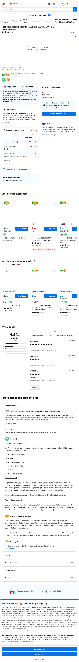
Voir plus (6, 122)
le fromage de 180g (9, 29)
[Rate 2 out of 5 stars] (4, 32)
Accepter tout (39, 649)
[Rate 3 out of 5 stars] (5, 32)
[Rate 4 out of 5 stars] (7, 32)
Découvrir (9, 548)
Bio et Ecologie (26, 20)
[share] (75, 36)
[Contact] (72, 555)
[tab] (5, 67)
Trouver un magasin (25, 591)
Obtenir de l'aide (56, 591)
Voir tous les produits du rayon (15, 169)
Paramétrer (39, 659)
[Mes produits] (54, 4)
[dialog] (39, 631)
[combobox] (39, 9)
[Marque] (72, 578)
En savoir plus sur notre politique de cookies (18, 631)
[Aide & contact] (49, 4)
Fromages (47, 21)
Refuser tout (39, 654)
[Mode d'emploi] (72, 563)
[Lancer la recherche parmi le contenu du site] (75, 9)
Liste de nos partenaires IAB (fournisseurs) (17, 642)
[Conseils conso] (72, 406)
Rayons (16, 21)
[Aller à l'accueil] (3, 4)
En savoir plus (14, 75)
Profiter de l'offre (50, 249)
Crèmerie (36, 21)
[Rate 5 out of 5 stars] (8, 32)
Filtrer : (32, 331)
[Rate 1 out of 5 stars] (2, 32)
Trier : (56, 331)
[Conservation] (72, 570)
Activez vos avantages (49, 135)
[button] (23, 4)
